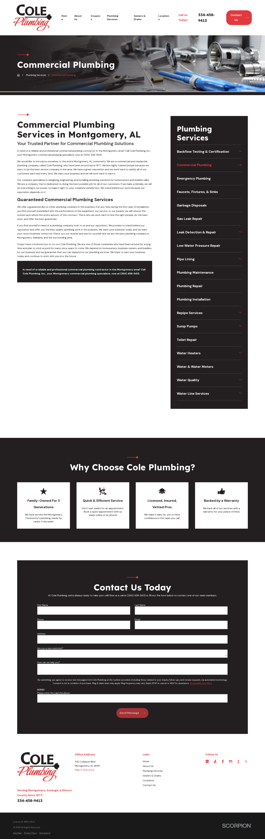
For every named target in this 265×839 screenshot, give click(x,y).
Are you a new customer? (50, 648)
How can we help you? (48, 662)
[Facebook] (223, 761)
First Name (42, 605)
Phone (40, 619)
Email (137, 619)
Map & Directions (84, 769)
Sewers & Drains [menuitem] (140, 17)
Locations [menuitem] (163, 17)
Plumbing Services (153, 770)
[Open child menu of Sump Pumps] (240, 326)
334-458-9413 (206, 17)
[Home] (32, 17)
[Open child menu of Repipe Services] (240, 312)
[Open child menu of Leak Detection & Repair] (240, 232)
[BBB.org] (238, 761)
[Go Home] (18, 75)
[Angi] (215, 761)
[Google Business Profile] (207, 761)
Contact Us (236, 17)
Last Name (140, 605)
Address (41, 634)
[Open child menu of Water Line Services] (240, 393)
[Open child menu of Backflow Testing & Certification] (240, 151)
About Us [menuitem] (78, 17)
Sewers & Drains (152, 775)
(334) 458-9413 (93, 154)
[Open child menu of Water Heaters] (240, 353)
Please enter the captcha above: (53, 693)
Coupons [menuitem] (95, 17)
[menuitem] (207, 151)
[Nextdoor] (230, 761)
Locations (148, 780)
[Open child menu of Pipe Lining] (240, 259)
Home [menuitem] (64, 17)
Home (146, 761)
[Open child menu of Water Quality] (240, 380)
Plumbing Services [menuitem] (112, 17)
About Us (148, 766)
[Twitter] (246, 761)
